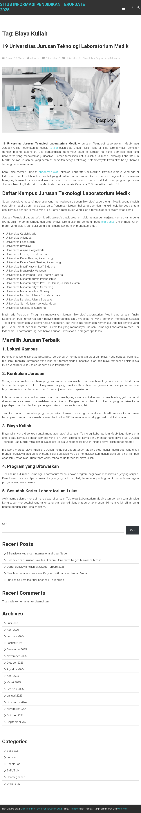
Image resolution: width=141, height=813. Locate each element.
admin (33, 58)
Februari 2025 (15, 689)
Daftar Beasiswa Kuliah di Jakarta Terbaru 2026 (35, 566)
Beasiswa (13, 750)
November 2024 (16, 708)
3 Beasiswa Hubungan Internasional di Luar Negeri (37, 553)
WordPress (122, 809)
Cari (4, 524)
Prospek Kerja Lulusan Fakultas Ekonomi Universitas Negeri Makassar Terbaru (54, 560)
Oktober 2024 (15, 715)
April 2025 (13, 676)
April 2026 (13, 629)
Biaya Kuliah (89, 58)
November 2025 (16, 656)
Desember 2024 (17, 702)
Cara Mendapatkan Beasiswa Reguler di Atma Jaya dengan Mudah (47, 573)
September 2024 (17, 722)
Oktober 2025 (15, 662)
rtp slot (53, 147)
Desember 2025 (17, 649)
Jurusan (12, 757)
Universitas (71, 58)
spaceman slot (48, 172)
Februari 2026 (15, 636)
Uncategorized (16, 777)
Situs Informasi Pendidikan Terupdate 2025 (41, 809)
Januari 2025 (14, 695)
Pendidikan (13, 764)
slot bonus (108, 221)
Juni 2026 (12, 623)
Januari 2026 (14, 643)
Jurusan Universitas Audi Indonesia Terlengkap (35, 580)
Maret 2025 (14, 682)
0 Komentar (51, 58)
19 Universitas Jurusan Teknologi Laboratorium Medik (65, 46)
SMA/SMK (13, 770)
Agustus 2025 (15, 669)
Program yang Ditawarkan (108, 58)
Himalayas (74, 809)
